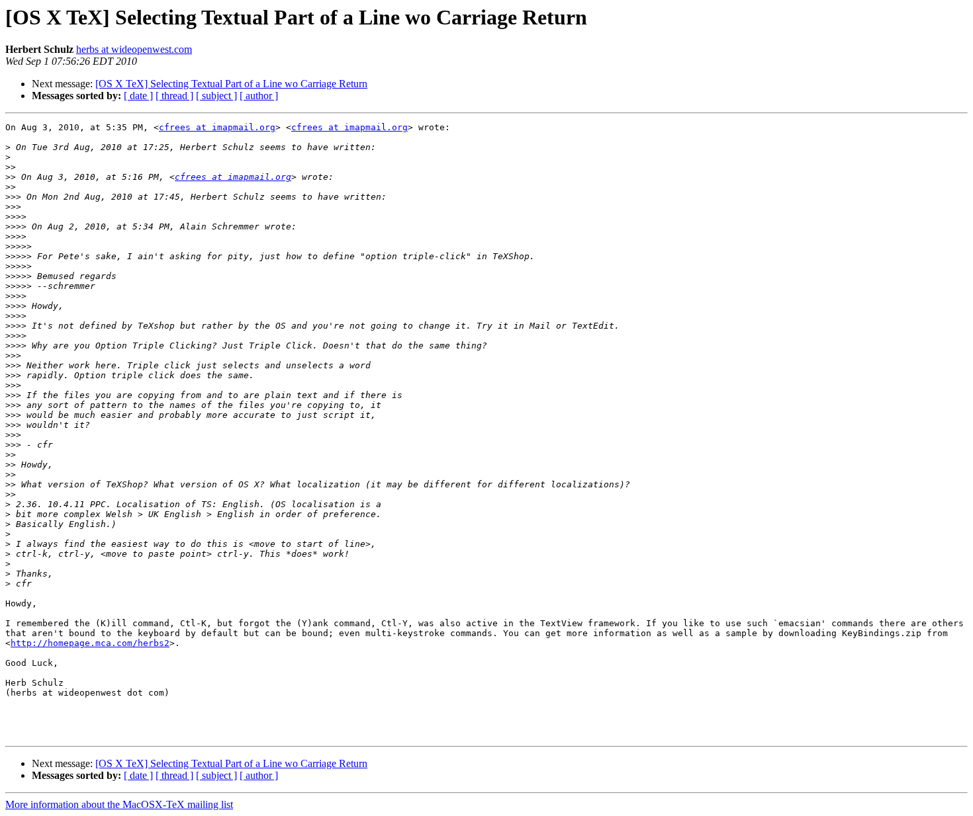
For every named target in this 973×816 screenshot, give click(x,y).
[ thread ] (174, 95)
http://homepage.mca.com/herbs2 (90, 643)
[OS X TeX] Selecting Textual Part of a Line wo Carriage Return (231, 83)
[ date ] (138, 95)
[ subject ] (216, 95)
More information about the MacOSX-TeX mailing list (119, 804)
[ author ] (259, 95)
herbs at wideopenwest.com (134, 49)
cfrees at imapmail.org (217, 127)
